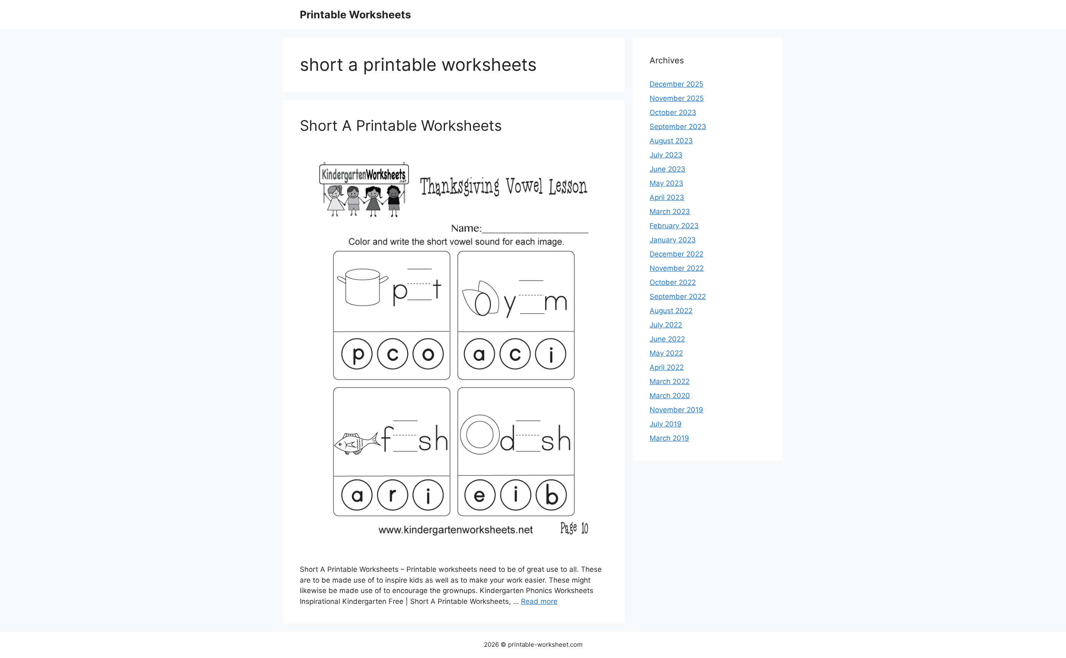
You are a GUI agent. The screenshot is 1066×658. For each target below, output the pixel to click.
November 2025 (677, 98)
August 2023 (671, 141)
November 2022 (677, 268)
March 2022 (670, 381)
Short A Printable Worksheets (401, 125)
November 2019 (676, 410)
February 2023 (674, 226)
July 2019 (666, 424)
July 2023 (666, 155)
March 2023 (670, 211)
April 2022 (667, 367)
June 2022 (667, 339)
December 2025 (676, 84)
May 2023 (666, 183)
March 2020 (670, 395)
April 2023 (667, 197)
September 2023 (678, 126)
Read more (539, 601)
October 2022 (673, 282)
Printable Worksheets (355, 14)
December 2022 (676, 254)
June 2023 (667, 169)
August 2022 (671, 311)
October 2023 (673, 112)
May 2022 (666, 353)
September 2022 (678, 296)
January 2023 (673, 240)
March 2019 (669, 438)
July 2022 (666, 325)
